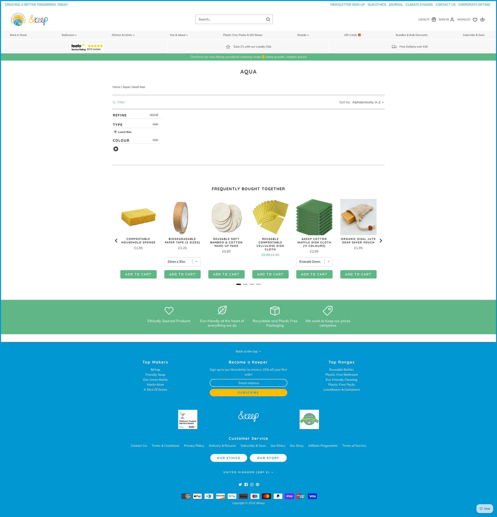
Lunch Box (124, 132)
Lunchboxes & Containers (341, 389)
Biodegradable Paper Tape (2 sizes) (182, 240)
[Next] (380, 241)
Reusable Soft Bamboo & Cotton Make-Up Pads (226, 242)
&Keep (155, 369)
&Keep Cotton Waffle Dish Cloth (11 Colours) (314, 242)
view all (154, 114)
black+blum (155, 384)
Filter (121, 102)
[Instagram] (251, 484)
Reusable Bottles (341, 369)
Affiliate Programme (323, 446)
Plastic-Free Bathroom (341, 374)
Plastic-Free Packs (341, 384)
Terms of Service (354, 446)
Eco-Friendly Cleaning (341, 380)
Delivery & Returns (222, 446)
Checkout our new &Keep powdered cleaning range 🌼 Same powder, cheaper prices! (248, 57)
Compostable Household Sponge (138, 240)
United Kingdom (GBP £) (246, 472)
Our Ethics (377, 4)
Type (118, 124)
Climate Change (419, 4)
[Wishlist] (468, 19)
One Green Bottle (155, 380)
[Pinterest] (257, 484)
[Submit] (267, 19)
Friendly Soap (155, 374)
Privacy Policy (194, 446)
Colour (121, 140)
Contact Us (446, 4)
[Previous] (116, 241)
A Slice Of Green (155, 389)
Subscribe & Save (253, 446)
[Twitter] (240, 484)
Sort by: (345, 102)
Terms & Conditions (165, 446)
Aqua (116, 149)
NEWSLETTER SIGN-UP (347, 4)
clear (155, 124)
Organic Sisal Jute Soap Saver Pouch (358, 240)
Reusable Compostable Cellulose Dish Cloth (270, 244)
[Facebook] (246, 484)
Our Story (297, 446)
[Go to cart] (483, 19)
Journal (396, 4)
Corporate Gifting (474, 4)
